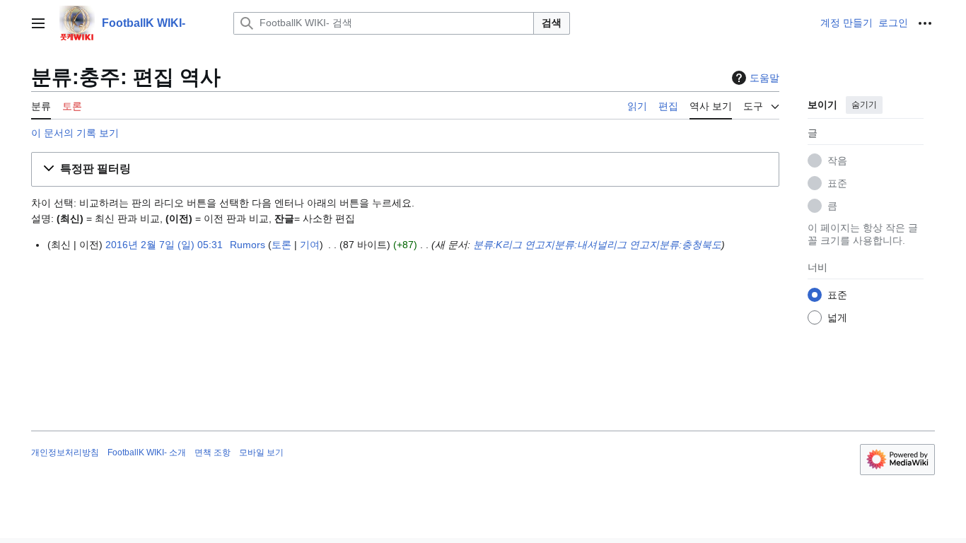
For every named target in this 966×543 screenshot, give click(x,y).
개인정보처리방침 (65, 452)
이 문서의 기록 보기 (75, 133)
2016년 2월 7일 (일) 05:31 (164, 244)
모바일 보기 (261, 452)
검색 (551, 22)
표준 (837, 183)
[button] (38, 23)
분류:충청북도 (690, 244)
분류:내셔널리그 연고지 (606, 244)
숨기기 (864, 105)
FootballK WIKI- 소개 (146, 452)
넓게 (837, 317)
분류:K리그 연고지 (513, 244)
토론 (281, 244)
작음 (837, 160)
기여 (310, 244)
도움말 (764, 77)
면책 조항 (212, 452)
